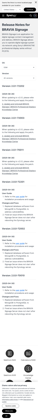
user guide (20, 196)
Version (5, 73)
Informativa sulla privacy (10, 399)
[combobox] (12, 9)
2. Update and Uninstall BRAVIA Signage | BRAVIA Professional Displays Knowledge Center (19, 107)
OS (3, 63)
